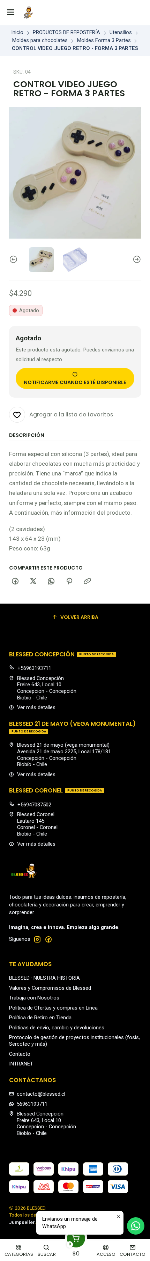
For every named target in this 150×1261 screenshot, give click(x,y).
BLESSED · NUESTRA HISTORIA (44, 978)
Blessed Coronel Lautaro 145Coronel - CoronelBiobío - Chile (37, 824)
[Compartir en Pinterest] (69, 581)
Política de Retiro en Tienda (40, 1017)
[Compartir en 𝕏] (33, 581)
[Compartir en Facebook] (15, 581)
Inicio (17, 32)
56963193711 (32, 1104)
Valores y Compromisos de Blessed (50, 988)
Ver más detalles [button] (36, 707)
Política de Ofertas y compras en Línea (53, 1008)
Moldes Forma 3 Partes (104, 40)
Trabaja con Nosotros (34, 998)
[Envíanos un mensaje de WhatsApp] (135, 1226)
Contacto (19, 1054)
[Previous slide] (14, 259)
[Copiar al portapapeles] (87, 581)
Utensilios (121, 32)
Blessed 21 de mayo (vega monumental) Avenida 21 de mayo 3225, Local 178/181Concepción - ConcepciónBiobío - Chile (64, 755)
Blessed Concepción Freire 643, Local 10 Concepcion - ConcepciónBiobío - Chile (46, 688)
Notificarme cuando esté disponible (75, 382)
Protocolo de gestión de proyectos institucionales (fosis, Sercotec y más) (74, 1040)
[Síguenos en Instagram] (37, 939)
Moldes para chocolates (40, 40)
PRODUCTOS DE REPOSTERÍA (66, 32)
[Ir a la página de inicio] (28, 12)
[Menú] (11, 13)
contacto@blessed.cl (41, 1094)
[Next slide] (136, 259)
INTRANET (21, 1064)
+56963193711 (34, 668)
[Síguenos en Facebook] (48, 939)
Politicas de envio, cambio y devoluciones (56, 1027)
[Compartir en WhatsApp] (51, 581)
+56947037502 (34, 805)
